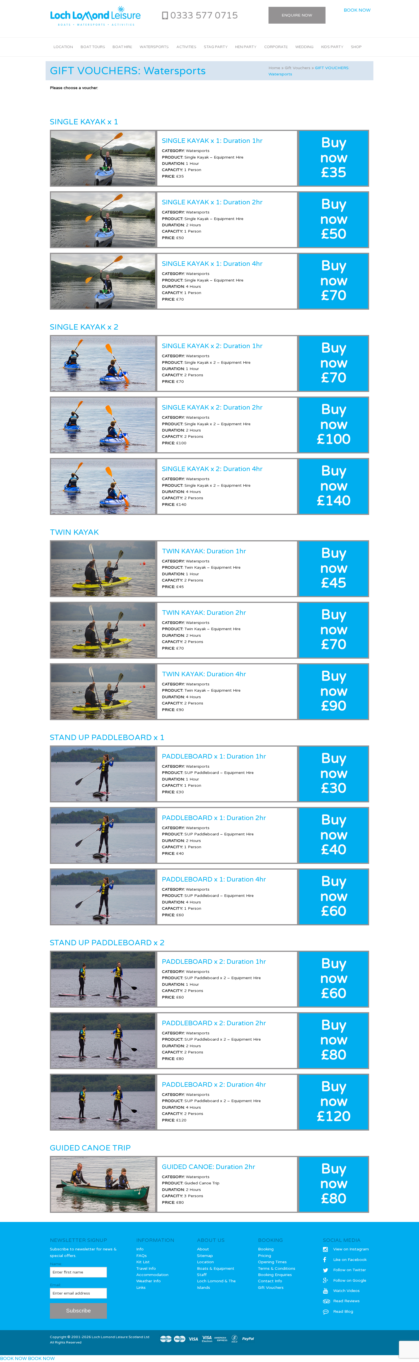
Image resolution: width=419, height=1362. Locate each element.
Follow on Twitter (349, 1269)
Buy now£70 (333, 281)
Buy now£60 (333, 896)
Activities (186, 47)
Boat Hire (122, 47)
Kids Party (332, 47)
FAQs (141, 1255)
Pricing (264, 1255)
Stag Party (216, 47)
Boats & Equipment (215, 1268)
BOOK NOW (357, 10)
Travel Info (146, 1268)
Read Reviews (346, 1301)
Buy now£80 (333, 1040)
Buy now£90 (333, 691)
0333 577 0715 (204, 16)
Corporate (276, 47)
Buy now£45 (333, 568)
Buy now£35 (333, 158)
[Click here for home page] (95, 16)
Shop (356, 47)
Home (274, 67)
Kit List (143, 1262)
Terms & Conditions (276, 1268)
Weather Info (148, 1281)
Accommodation (152, 1274)
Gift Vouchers (297, 67)
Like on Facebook (350, 1259)
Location (63, 47)
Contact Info (270, 1281)
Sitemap (205, 1255)
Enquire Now (297, 15)
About (203, 1249)
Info (140, 1249)
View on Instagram (351, 1249)
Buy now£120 (334, 1101)
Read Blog (343, 1311)
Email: (55, 1285)
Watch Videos (346, 1290)
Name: (56, 1264)
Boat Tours (93, 47)
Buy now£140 (334, 486)
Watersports (154, 47)
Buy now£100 (334, 424)
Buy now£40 (333, 835)
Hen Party (246, 47)
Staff (202, 1274)
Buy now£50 (333, 219)
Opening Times (272, 1262)
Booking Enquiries (275, 1274)
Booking (266, 1249)
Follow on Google (349, 1280)
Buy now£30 (333, 773)
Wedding (304, 47)
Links (141, 1287)
